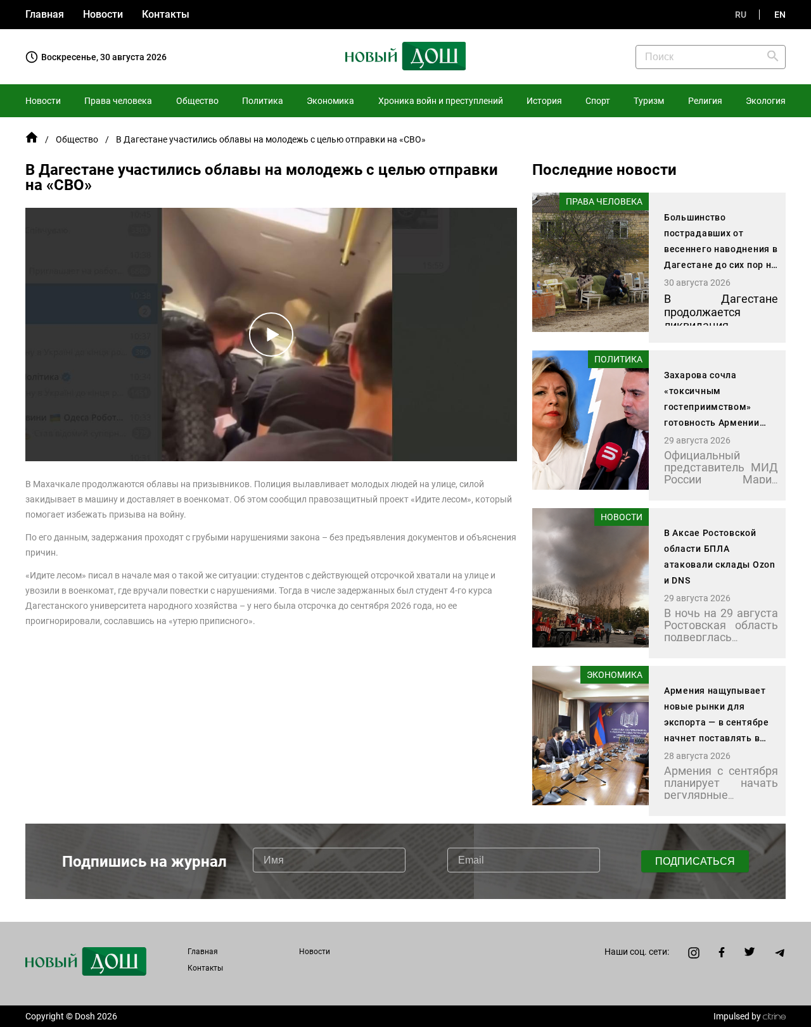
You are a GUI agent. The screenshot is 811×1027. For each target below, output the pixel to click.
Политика (262, 101)
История (544, 101)
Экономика (330, 101)
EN (780, 15)
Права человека (118, 101)
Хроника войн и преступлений (440, 101)
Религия (705, 101)
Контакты (165, 14)
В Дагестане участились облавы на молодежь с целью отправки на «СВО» (271, 139)
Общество (197, 101)
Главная (44, 14)
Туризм (649, 101)
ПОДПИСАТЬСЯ (695, 861)
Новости (103, 14)
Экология (766, 101)
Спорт (597, 101)
